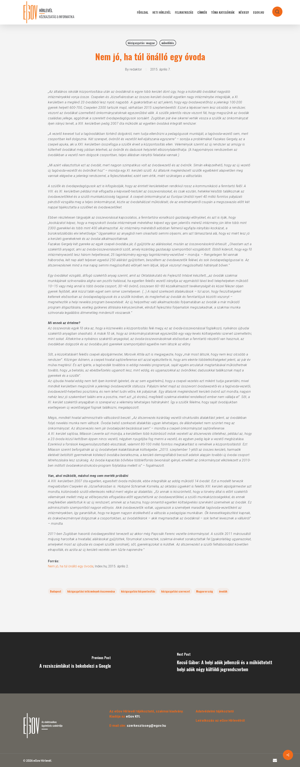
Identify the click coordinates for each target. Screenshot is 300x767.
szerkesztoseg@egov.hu (146, 726)
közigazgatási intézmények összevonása (91, 591)
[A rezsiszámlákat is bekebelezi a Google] (75, 662)
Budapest (55, 591)
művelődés (167, 43)
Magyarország (204, 591)
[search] (274, 10)
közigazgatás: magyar (141, 43)
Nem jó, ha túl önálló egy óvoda (70, 566)
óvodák (223, 591)
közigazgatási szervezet (175, 591)
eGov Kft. (133, 716)
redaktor (136, 69)
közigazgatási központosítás (138, 591)
